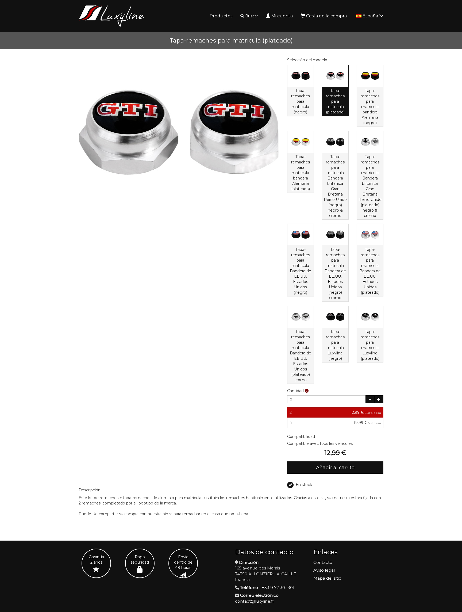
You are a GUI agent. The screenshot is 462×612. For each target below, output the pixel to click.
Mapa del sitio (327, 578)
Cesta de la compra (326, 15)
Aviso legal (324, 570)
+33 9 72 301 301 (278, 587)
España (371, 15)
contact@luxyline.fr (254, 601)
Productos (221, 15)
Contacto (322, 562)
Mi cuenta (282, 15)
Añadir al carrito (335, 468)
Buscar (251, 16)
